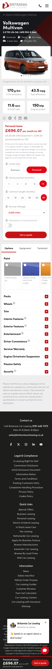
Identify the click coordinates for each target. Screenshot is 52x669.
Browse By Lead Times (26, 553)
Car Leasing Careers (26, 597)
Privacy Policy (26, 491)
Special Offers (26, 509)
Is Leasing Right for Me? (26, 460)
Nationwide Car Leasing (26, 535)
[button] (21, 75)
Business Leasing (26, 513)
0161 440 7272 (40, 426)
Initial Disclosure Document (26, 469)
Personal (36, 169)
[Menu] (47, 6)
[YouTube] (41, 444)
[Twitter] (18, 444)
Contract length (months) (22, 191)
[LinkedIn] (33, 444)
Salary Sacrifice (26, 575)
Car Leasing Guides (26, 584)
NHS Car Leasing (26, 557)
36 (29, 197)
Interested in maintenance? (23, 220)
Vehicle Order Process (26, 579)
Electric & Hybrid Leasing (26, 522)
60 (43, 197)
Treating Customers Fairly (26, 482)
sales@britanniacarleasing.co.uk (26, 434)
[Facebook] (11, 444)
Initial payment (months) (21, 177)
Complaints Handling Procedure (26, 487)
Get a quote (26, 234)
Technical (42, 248)
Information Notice (26, 474)
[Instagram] (26, 444)
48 (36, 197)
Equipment (25, 248)
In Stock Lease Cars (26, 527)
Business (15, 169)
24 (22, 197)
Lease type (14, 163)
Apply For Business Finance (26, 540)
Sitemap (26, 606)
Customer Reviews (26, 588)
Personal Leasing (26, 518)
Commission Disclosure (26, 465)
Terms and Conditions (26, 478)
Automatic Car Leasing (26, 548)
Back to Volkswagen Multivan (21, 14)
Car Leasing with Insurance (26, 601)
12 (43, 183)
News (26, 571)
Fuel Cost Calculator (26, 592)
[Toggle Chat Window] (44, 650)
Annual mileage (17, 206)
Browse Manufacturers (26, 544)
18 (15, 197)
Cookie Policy (26, 496)
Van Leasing (26, 531)
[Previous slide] (6, 62)
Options (9, 248)
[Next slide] (46, 62)
